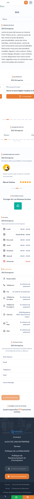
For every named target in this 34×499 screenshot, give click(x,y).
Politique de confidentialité (17, 451)
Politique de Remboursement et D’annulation (17, 457)
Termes (17, 446)
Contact (17, 437)
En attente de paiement (10, 397)
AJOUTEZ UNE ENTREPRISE (17, 442)
